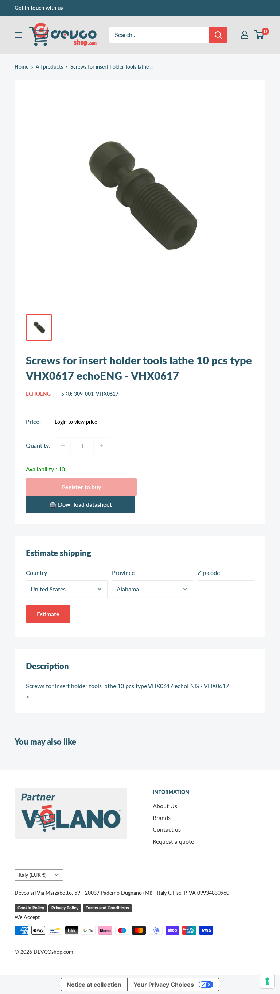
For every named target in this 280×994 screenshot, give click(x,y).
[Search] (218, 35)
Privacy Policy (64, 907)
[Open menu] (18, 35)
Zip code (209, 572)
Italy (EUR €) (33, 875)
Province (123, 572)
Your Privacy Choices (163, 984)
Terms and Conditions (107, 907)
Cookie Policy (31, 907)
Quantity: (38, 445)
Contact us (167, 829)
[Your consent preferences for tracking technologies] (267, 981)
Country (36, 572)
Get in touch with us (39, 7)
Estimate (48, 613)
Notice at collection (94, 984)
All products (49, 67)
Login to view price (76, 422)
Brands (162, 817)
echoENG (38, 394)
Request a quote (173, 841)
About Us (165, 805)
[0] (259, 34)
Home (21, 67)
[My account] (244, 35)
